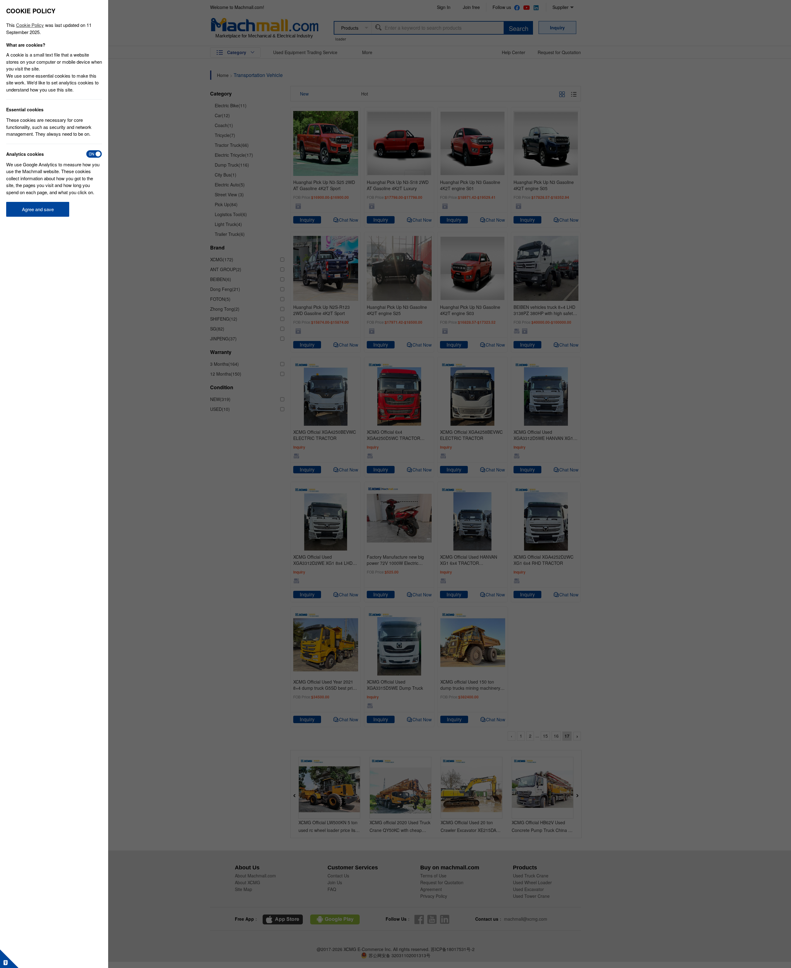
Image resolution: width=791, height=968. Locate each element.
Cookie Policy (30, 25)
